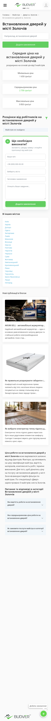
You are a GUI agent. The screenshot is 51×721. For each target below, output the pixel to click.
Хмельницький (11, 262)
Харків (7, 224)
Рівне (7, 268)
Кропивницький (12, 265)
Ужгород (8, 283)
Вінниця (8, 242)
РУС (28, 8)
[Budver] (25, 4)
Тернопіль (9, 274)
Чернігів (8, 251)
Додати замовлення (25, 44)
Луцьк (7, 280)
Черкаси (8, 253)
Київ (7, 221)
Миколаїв (9, 239)
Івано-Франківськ (12, 277)
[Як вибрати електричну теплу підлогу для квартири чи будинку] (25, 413)
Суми (7, 256)
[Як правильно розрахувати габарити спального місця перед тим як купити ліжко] (25, 362)
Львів (7, 236)
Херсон (8, 245)
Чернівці (9, 271)
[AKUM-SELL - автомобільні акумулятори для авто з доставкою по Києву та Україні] (25, 310)
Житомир (9, 259)
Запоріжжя (9, 233)
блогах (23, 293)
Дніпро (8, 227)
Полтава (8, 248)
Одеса (7, 230)
